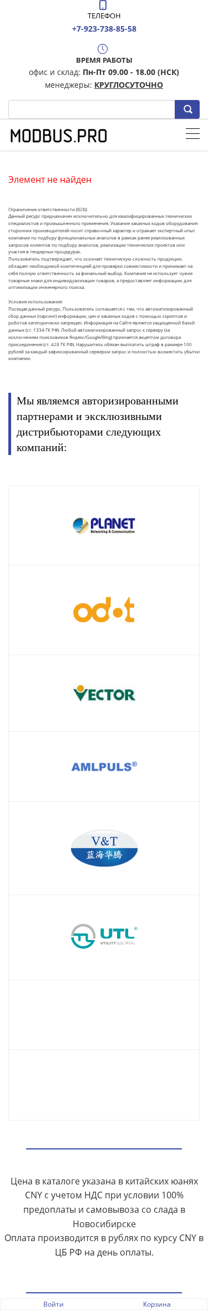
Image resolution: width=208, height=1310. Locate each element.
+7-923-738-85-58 (104, 28)
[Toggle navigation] (193, 135)
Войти (53, 1304)
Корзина (157, 1304)
